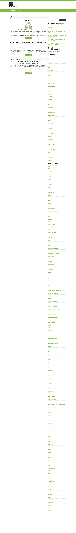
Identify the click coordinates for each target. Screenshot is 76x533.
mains (49, 375)
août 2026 (50, 57)
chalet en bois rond (52, 258)
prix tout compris (51, 468)
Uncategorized (51, 502)
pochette (50, 462)
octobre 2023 (51, 147)
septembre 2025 (51, 86)
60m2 (49, 182)
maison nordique (51, 401)
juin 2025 (50, 94)
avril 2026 (50, 67)
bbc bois (50, 219)
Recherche (62, 20)
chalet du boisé (51, 256)
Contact (21, 10)
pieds (49, 457)
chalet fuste (50, 261)
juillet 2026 (50, 59)
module (49, 420)
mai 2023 (50, 160)
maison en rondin (51, 396)
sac (49, 473)
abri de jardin (51, 192)
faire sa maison (51, 346)
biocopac (29, 29)
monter (49, 431)
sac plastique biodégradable (54, 476)
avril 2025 (50, 99)
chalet (49, 245)
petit (49, 441)
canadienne (50, 243)
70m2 (49, 184)
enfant (49, 325)
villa (49, 510)
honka (49, 359)
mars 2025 (50, 102)
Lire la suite (29, 38)
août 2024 (50, 120)
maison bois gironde (52, 388)
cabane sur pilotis (52, 232)
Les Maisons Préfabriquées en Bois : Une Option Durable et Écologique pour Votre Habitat (56, 31)
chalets (49, 272)
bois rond (50, 229)
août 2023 (50, 152)
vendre (49, 505)
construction (51, 298)
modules (50, 423)
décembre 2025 (51, 78)
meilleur (50, 412)
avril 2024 (50, 131)
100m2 (49, 166)
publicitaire (50, 470)
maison (49, 378)
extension (50, 333)
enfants (50, 327)
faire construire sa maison (53, 341)
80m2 (49, 187)
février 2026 (50, 72)
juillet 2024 (50, 123)
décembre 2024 (51, 110)
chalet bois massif (52, 250)
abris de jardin (51, 197)
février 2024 (50, 136)
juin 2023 (50, 157)
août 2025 (50, 88)
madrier (50, 367)
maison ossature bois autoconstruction (56, 404)
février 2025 (50, 104)
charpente (50, 280)
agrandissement (51, 208)
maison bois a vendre (52, 386)
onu (49, 433)
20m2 (49, 171)
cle (48, 282)
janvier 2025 (50, 107)
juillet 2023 (50, 155)
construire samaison (52, 314)
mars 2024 (50, 133)
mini (49, 417)
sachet (49, 484)
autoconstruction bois (52, 213)
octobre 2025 (51, 83)
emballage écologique (52, 322)
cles (49, 285)
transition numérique (52, 499)
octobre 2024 (51, 115)
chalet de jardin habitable (53, 253)
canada (50, 237)
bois (49, 221)
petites (49, 449)
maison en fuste (51, 394)
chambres (50, 277)
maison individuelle (52, 399)
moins (49, 425)
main (49, 372)
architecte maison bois (53, 211)
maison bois (50, 383)
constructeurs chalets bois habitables (56, 295)
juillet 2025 (50, 91)
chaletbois (50, 269)
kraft (49, 364)
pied (49, 454)
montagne (50, 428)
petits (49, 452)
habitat (49, 356)
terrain (49, 492)
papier (49, 439)
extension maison (52, 335)
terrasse (50, 494)
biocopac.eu (13, 7)
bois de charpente (52, 227)
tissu (49, 497)
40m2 (49, 176)
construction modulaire (53, 306)
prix (49, 465)
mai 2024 (50, 128)
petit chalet (50, 444)
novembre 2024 (51, 112)
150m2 (49, 168)
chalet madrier (51, 264)
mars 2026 (50, 70)
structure (50, 486)
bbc (49, 216)
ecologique (50, 319)
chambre (50, 274)
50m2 (49, 179)
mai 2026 (50, 64)
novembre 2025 (51, 80)
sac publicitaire (51, 481)
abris (49, 195)
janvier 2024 (50, 139)
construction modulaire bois (54, 309)
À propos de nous (14, 10)
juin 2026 (50, 62)
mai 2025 (50, 96)
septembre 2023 (51, 149)
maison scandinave (52, 407)
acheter (49, 203)
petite (49, 447)
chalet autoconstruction (53, 248)
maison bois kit (51, 391)
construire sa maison (52, 311)
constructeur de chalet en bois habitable (56, 290)
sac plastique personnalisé (53, 478)
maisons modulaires (52, 409)
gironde (49, 354)
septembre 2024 (51, 117)
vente (49, 507)
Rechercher (50, 18)
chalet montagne (51, 266)
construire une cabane (52, 317)
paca (49, 436)
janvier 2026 (50, 75)
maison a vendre (51, 380)
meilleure (50, 415)
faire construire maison (53, 338)
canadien (50, 240)
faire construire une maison (54, 343)
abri (49, 190)
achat (49, 200)
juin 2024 (50, 125)
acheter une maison (52, 205)
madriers (50, 370)
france (49, 348)
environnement (51, 330)
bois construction (51, 224)
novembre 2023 (51, 144)
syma (49, 489)
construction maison (52, 301)
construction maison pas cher (54, 303)
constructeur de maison (53, 293)
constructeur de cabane (53, 288)
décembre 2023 (51, 141)
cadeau (49, 235)
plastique (50, 460)
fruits (49, 351)
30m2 (49, 174)
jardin (49, 362)
